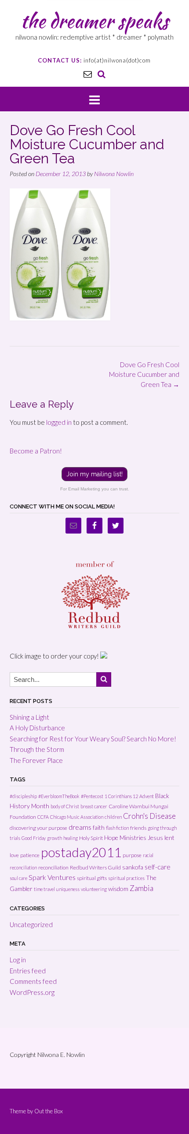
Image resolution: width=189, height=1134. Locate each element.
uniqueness (68, 889)
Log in (18, 960)
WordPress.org (32, 992)
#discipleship (23, 796)
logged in (59, 422)
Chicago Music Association (76, 817)
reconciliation (53, 867)
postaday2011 (81, 852)
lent (169, 837)
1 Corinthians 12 (121, 796)
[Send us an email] (88, 74)
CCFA (43, 817)
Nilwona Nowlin (114, 173)
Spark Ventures (52, 877)
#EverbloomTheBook (59, 796)
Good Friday (34, 838)
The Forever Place (36, 760)
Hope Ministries (125, 837)
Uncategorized (31, 924)
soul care (18, 878)
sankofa (132, 867)
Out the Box (48, 1111)
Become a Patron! (36, 451)
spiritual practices (126, 878)
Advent (146, 796)
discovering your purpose (38, 828)
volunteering (94, 889)
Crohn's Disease (149, 816)
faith (99, 827)
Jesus (155, 837)
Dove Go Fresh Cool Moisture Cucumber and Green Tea (144, 374)
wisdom (118, 888)
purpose (132, 855)
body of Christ (65, 806)
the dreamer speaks (94, 21)
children (113, 817)
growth (54, 838)
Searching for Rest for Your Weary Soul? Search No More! (93, 739)
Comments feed (33, 981)
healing (70, 838)
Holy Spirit (91, 838)
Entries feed (28, 971)
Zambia (141, 888)
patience (30, 855)
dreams (80, 827)
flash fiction (117, 828)
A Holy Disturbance (37, 728)
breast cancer (93, 806)
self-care (158, 867)
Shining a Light (29, 717)
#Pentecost (92, 796)
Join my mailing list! (94, 474)
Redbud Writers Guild (95, 867)
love (14, 855)
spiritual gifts (92, 878)
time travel (44, 889)
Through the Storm (37, 749)
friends (138, 828)
